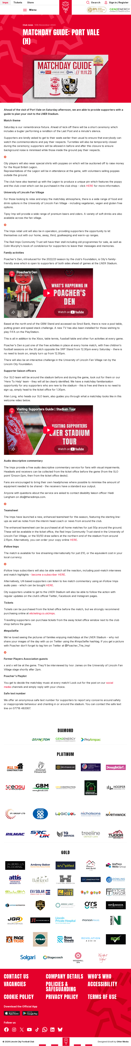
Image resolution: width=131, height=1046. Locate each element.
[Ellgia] (15, 892)
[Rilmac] (15, 834)
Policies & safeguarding (61, 987)
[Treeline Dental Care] (91, 834)
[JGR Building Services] (15, 920)
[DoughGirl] (116, 767)
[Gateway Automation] (15, 905)
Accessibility (102, 984)
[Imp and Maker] (116, 905)
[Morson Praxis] (91, 920)
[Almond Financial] (40, 767)
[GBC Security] (40, 905)
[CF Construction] (91, 879)
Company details (64, 976)
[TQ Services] (65, 834)
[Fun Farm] (91, 892)
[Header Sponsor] (120, 10)
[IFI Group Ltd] (15, 814)
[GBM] (40, 787)
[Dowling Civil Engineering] (116, 879)
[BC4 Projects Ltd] (65, 767)
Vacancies (15, 984)
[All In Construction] (15, 767)
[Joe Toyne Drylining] (40, 920)
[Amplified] (65, 865)
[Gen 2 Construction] (65, 787)
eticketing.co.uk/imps (42, 613)
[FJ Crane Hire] (65, 892)
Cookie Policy (19, 996)
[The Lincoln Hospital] (65, 920)
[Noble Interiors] (116, 920)
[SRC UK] (40, 834)
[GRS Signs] (91, 905)
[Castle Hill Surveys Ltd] (65, 879)
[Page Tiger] (15, 939)
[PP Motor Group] (40, 939)
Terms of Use (102, 996)
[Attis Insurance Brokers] (15, 879)
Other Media (122, 1041)
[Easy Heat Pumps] (15, 788)
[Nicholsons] (91, 814)
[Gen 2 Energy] (65, 739)
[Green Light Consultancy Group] (65, 905)
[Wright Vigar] (103, 958)
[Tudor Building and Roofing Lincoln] (116, 834)
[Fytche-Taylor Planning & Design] (116, 892)
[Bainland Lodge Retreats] (40, 879)
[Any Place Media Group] (116, 865)
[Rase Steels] (65, 939)
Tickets (17, 2)
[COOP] (40, 814)
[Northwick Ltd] (116, 814)
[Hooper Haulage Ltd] (116, 787)
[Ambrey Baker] (40, 865)
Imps (5, 2)
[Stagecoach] (53, 958)
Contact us (16, 976)
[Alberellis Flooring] (15, 865)
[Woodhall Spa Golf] (78, 958)
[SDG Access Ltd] (116, 939)
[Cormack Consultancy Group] (91, 767)
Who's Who (100, 976)
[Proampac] (91, 739)
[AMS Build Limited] (91, 865)
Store (30, 2)
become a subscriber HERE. (48, 574)
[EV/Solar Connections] (40, 892)
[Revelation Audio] (91, 939)
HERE (89, 185)
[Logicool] (65, 814)
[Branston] (40, 740)
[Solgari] (28, 957)
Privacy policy (62, 996)
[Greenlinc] (91, 788)
